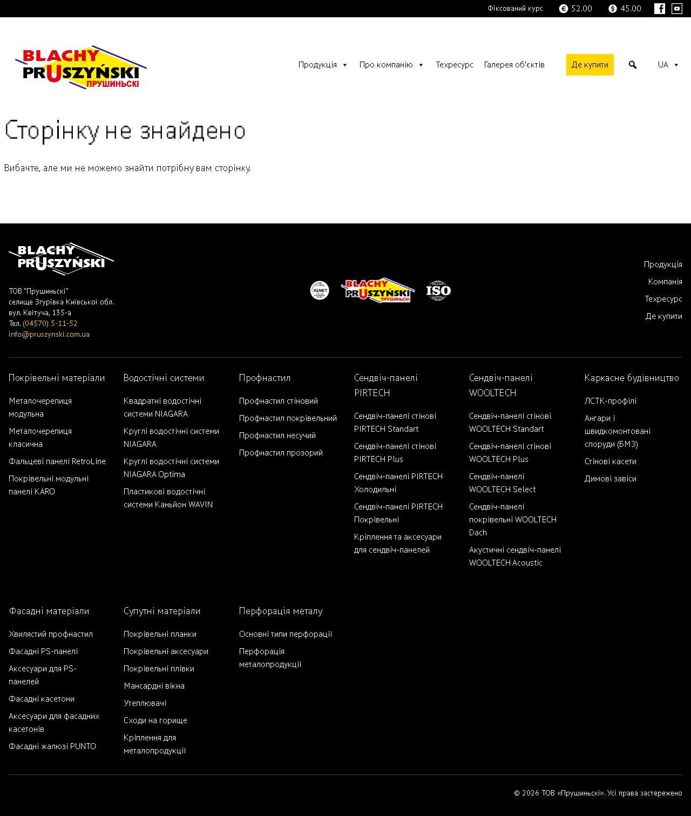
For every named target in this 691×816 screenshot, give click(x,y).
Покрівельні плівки (159, 669)
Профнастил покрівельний (288, 418)
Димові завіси (610, 479)
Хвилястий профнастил (51, 634)
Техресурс (454, 65)
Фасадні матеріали (49, 611)
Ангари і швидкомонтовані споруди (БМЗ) (618, 431)
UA (663, 65)
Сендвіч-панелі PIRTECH (386, 385)
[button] (633, 65)
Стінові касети (610, 461)
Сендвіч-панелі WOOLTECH (501, 385)
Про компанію (386, 65)
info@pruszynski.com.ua (49, 334)
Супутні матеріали (162, 611)
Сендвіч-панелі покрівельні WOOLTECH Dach (513, 520)
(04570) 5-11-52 (50, 323)
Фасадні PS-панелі (43, 651)
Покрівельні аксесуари (166, 651)
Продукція (318, 65)
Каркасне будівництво (632, 378)
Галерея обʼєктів (514, 65)
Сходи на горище (155, 720)
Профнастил (265, 378)
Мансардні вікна (154, 686)
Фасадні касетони (41, 699)
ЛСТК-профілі (610, 401)
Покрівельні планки (160, 634)
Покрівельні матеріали (57, 378)
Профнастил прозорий (281, 453)
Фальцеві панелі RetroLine (57, 461)
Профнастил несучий (277, 435)
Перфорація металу (280, 611)
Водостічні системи (164, 378)
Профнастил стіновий (278, 401)
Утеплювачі (145, 703)
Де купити (590, 65)
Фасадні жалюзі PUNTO (52, 746)
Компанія (665, 282)
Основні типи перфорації (285, 634)
